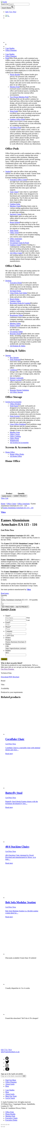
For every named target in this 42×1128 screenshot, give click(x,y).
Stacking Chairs (15, 214)
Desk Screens (14, 416)
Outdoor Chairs (15, 245)
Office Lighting (15, 436)
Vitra (3, 512)
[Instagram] (7, 1066)
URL (7, 646)
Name (8, 616)
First (28, 618)
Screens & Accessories (13, 402)
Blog (7, 1086)
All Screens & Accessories (19, 443)
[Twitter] (7, 1063)
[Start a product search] (7, 16)
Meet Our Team (11, 1096)
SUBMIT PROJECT (20, 496)
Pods (7, 58)
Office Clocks (15, 434)
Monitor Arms (15, 432)
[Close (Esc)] (2, 1124)
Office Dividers (15, 404)
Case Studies (9, 48)
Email (7, 622)
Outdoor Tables (15, 301)
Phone (8, 627)
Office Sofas (14, 233)
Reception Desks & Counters (20, 303)
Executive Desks (16, 283)
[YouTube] (7, 1070)
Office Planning (11, 50)
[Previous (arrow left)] (2, 1126)
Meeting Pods (15, 87)
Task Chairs (14, 192)
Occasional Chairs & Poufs (19, 243)
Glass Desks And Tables (18, 293)
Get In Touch (10, 1098)
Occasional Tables (16, 332)
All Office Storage (16, 392)
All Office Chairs (16, 253)
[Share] (4, 1124)
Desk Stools (14, 230)
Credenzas (13, 370)
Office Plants (14, 438)
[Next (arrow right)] (4, 1126)
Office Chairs (11, 504)
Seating (8, 171)
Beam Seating (15, 222)
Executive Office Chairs (18, 180)
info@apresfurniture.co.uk (10, 1052)
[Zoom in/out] (8, 1124)
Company (8, 631)
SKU (7, 653)
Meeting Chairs (15, 206)
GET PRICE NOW (8, 607)
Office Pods (9, 1112)
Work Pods (14, 111)
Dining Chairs (15, 241)
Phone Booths (15, 75)
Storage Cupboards (16, 378)
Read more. (5, 593)
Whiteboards (14, 440)
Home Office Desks (17, 454)
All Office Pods (15, 127)
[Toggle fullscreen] (6, 1124)
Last (28, 620)
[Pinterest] (7, 1059)
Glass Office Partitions (18, 424)
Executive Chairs (11, 1118)
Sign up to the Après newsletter (12, 1074)
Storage (8, 355)
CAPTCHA (9, 636)
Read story (9, 754)
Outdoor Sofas (15, 204)
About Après (9, 1084)
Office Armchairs (16, 239)
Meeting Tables (15, 323)
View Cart (4, 498)
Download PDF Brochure (10, 677)
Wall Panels (14, 406)
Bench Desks (14, 299)
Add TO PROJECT (22, 607)
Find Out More (10, 1080)
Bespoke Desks (15, 334)
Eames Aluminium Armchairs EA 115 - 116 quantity (19, 600)
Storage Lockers (15, 380)
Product (8, 640)
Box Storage (14, 357)
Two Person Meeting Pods (19, 97)
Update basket (6, 496)
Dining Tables (15, 325)
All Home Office (16, 456)
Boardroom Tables (16, 315)
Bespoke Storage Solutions (19, 390)
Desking (8, 281)
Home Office (10, 452)
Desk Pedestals (15, 360)
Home (3, 504)
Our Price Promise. (7, 669)
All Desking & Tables (17, 346)
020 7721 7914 (10, 12)
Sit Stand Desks (15, 291)
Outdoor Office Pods (17, 119)
